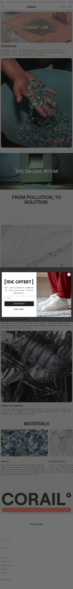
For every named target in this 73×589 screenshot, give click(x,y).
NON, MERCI (19, 309)
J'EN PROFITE (19, 304)
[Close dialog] (69, 274)
